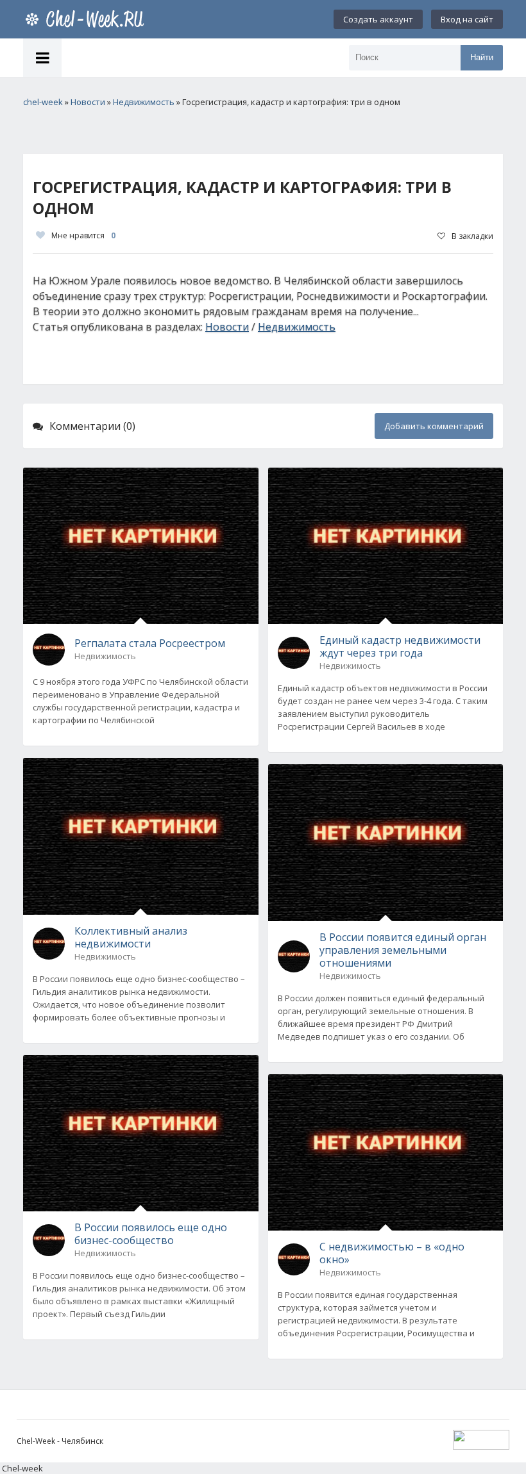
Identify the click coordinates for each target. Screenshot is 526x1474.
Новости (227, 327)
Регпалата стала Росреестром (149, 643)
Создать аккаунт (378, 19)
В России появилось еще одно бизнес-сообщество (150, 1234)
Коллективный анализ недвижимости (130, 937)
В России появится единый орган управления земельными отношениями (402, 950)
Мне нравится (83, 235)
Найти (481, 57)
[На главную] (87, 19)
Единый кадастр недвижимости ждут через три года (399, 646)
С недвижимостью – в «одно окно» (391, 1253)
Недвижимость (296, 327)
